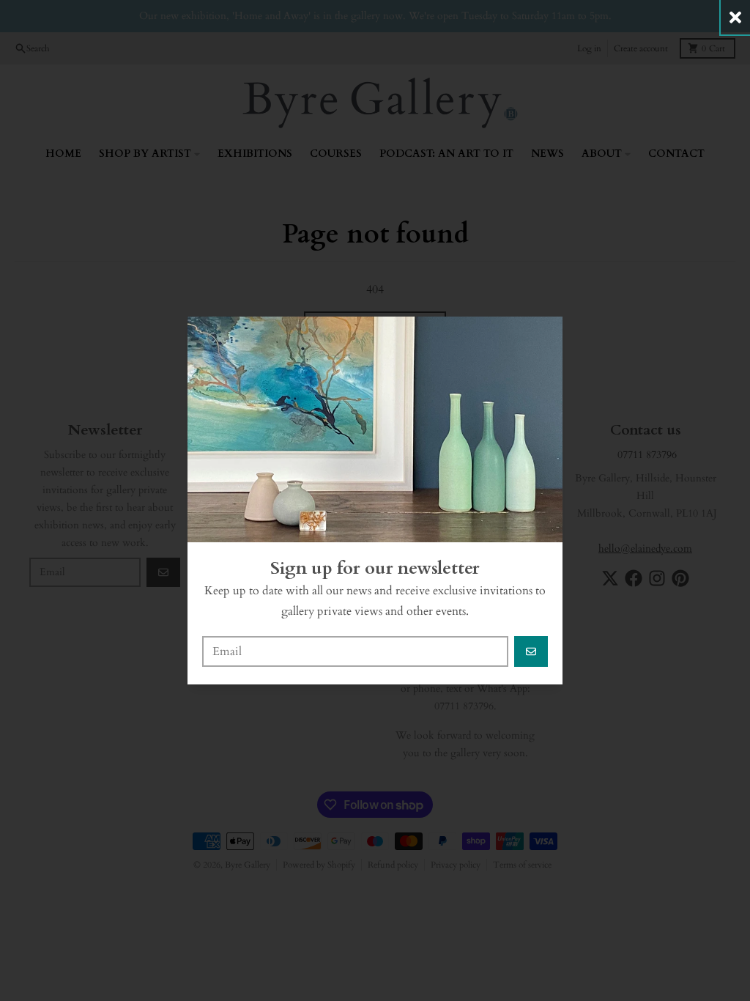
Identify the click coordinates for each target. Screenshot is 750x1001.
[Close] (735, 17)
